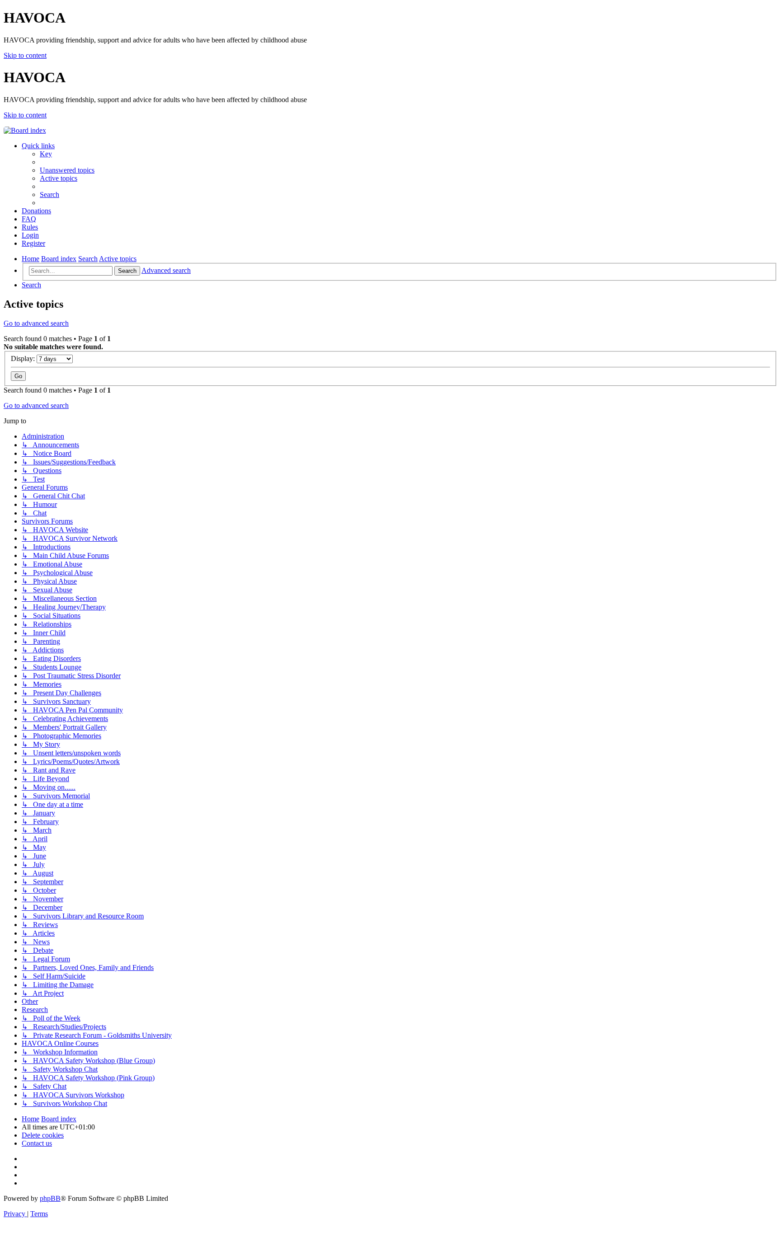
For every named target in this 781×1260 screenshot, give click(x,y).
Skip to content (25, 55)
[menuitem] (46, 154)
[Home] (25, 130)
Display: (24, 358)
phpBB (50, 1198)
